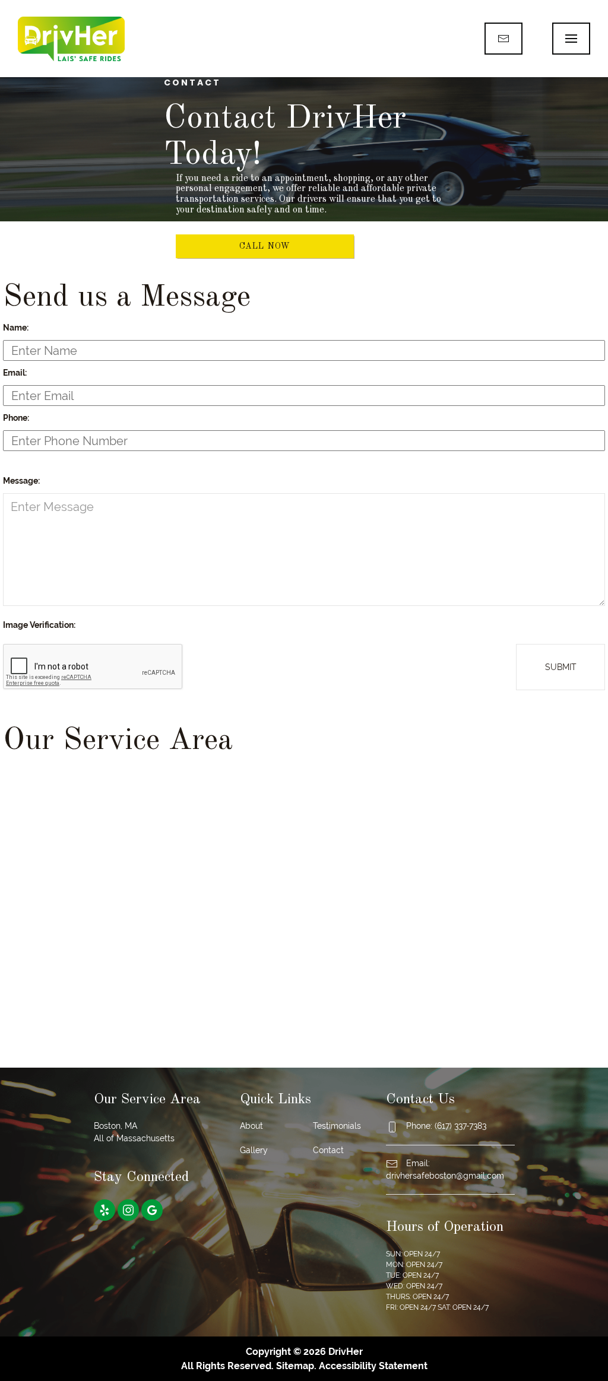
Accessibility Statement (373, 1366)
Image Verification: (39, 625)
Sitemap (295, 1366)
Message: (21, 480)
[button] (571, 39)
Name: (15, 327)
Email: (15, 372)
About (251, 1126)
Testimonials (337, 1126)
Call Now (265, 246)
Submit (561, 667)
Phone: (16, 418)
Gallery (254, 1150)
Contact (328, 1150)
